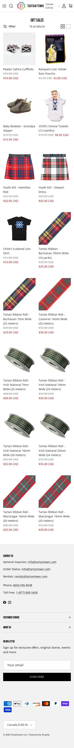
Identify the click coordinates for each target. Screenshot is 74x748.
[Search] (13, 6)
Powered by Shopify (39, 734)
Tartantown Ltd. (19, 734)
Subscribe (37, 677)
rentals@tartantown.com (31, 576)
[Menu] (4, 6)
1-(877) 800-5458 (27, 592)
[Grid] (62, 26)
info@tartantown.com (42, 562)
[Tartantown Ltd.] (30, 6)
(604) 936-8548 (22, 585)
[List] (68, 26)
